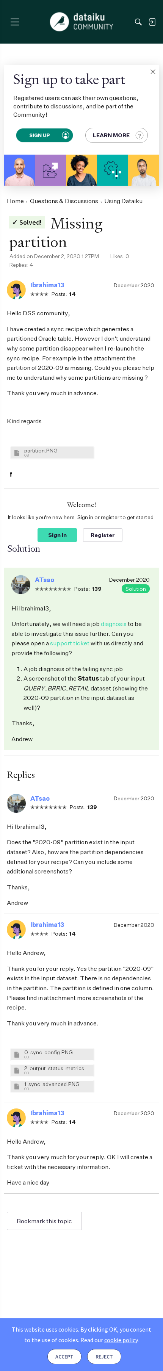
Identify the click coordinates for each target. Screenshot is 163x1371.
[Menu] (15, 22)
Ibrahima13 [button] (47, 285)
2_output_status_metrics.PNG (58, 1068)
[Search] (138, 22)
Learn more (111, 135)
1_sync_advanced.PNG (52, 1083)
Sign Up (39, 135)
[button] (152, 71)
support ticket (69, 643)
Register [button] (103, 535)
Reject (104, 1356)
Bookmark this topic (44, 1221)
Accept (64, 1356)
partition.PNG (41, 450)
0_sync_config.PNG (48, 1052)
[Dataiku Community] (81, 22)
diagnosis (114, 624)
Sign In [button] (57, 535)
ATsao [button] (44, 580)
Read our (109, 1340)
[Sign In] (152, 22)
